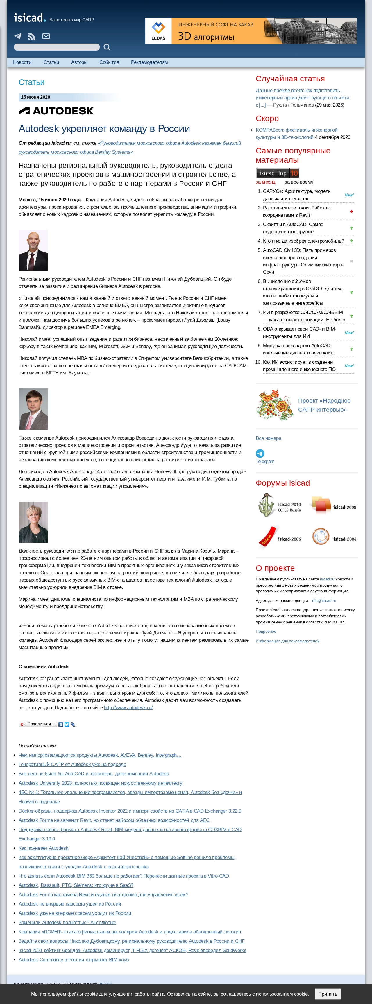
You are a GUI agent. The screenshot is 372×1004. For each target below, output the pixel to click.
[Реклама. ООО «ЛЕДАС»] (251, 31)
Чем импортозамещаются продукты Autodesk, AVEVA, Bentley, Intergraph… (100, 755)
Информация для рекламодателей (287, 641)
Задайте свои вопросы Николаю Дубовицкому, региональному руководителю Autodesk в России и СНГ (131, 941)
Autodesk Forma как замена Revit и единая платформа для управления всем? (103, 894)
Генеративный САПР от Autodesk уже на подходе (72, 764)
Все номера (268, 438)
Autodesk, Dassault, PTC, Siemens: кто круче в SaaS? (76, 885)
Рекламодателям (149, 62)
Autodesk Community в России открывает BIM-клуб (74, 959)
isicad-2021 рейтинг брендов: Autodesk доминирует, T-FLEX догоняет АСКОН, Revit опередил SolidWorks (132, 950)
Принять (327, 994)
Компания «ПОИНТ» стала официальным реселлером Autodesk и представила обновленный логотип (130, 932)
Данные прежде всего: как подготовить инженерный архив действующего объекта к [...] (302, 98)
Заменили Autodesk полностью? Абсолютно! (67, 922)
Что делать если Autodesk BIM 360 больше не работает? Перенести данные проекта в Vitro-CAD (124, 876)
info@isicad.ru (324, 600)
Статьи (51, 62)
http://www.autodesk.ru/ (128, 707)
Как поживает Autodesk (43, 848)
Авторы (79, 62)
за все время (299, 182)
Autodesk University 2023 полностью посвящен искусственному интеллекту (100, 783)
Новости (22, 62)
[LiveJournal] (73, 723)
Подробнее (266, 631)
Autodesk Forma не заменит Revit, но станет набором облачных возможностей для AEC (114, 820)
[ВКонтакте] (61, 723)
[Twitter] (67, 723)
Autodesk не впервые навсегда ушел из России (70, 904)
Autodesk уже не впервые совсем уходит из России (75, 913)
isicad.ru (327, 579)
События (109, 62)
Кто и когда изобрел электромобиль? (303, 241)
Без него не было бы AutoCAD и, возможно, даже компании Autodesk (94, 774)
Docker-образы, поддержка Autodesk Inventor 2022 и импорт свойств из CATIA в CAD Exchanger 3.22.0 (130, 811)
